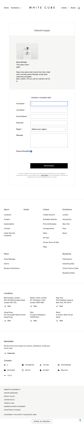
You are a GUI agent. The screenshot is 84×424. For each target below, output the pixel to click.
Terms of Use (9, 403)
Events (6, 264)
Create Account (49, 215)
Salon (45, 233)
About (6, 209)
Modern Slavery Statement (14, 406)
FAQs (45, 247)
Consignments (48, 228)
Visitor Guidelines (11, 393)
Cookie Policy (9, 400)
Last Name (20, 110)
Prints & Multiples (49, 224)
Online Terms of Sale (51, 242)
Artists (6, 8)
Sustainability (9, 224)
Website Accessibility (12, 389)
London (65, 215)
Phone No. (20, 123)
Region (19, 129)
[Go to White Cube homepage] (42, 8)
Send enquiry (49, 166)
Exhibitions (15, 8)
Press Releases (9, 259)
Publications (67, 259)
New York (66, 224)
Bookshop (67, 254)
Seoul (65, 233)
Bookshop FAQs (69, 273)
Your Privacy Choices (12, 410)
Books (73, 8)
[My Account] (79, 8)
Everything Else (68, 264)
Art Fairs (46, 238)
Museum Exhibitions (11, 268)
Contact (7, 228)
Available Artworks (50, 219)
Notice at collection (42, 421)
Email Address (22, 116)
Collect (64, 8)
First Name (20, 104)
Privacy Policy (44, 175)
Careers (7, 219)
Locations (7, 215)
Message (19, 135)
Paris (64, 228)
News (6, 254)
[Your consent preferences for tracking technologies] (80, 420)
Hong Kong (67, 219)
